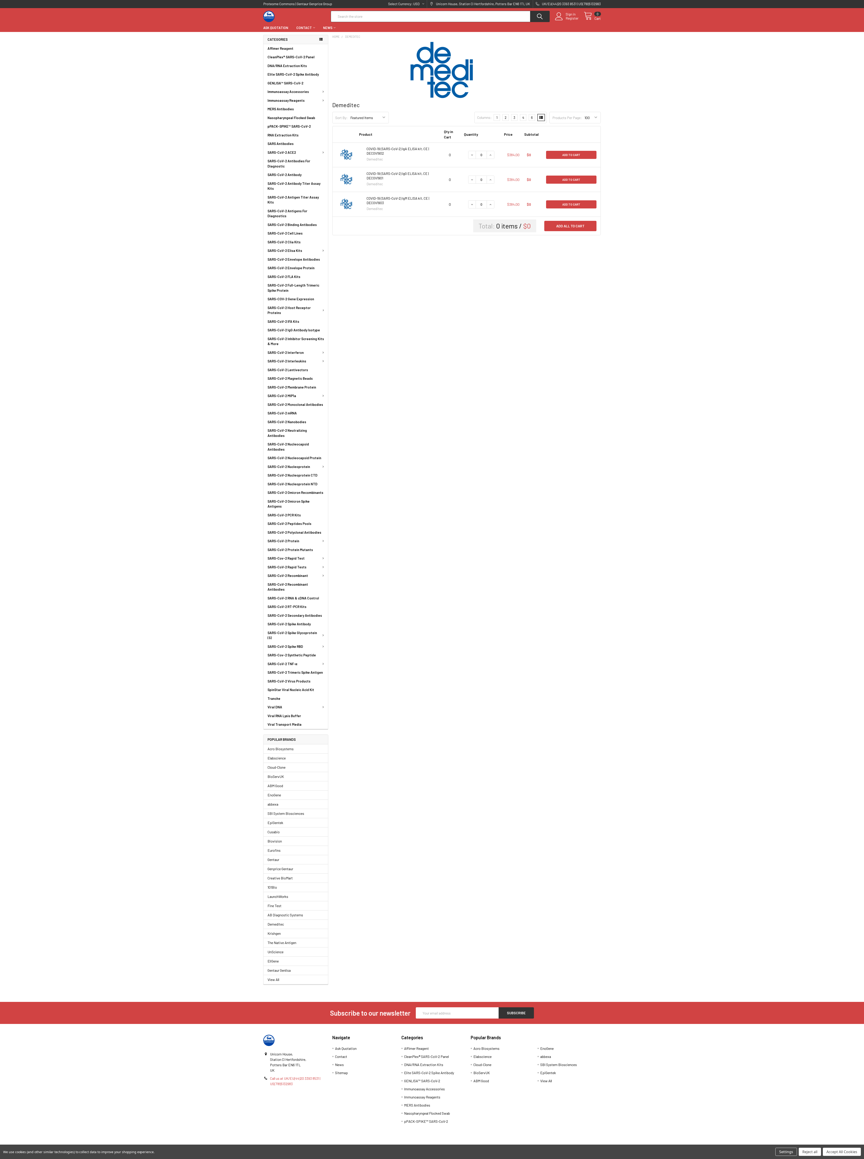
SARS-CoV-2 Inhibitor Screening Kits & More (296, 341)
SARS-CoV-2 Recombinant (288, 576)
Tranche (274, 698)
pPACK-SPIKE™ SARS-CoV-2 (289, 126)
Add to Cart (571, 155)
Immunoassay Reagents (286, 100)
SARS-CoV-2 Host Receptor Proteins (289, 310)
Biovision (275, 841)
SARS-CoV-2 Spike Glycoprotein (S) (292, 635)
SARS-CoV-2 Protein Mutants (290, 550)
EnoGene (274, 795)
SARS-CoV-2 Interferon (286, 352)
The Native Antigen (282, 942)
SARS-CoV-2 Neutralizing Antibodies (287, 433)
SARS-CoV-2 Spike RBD (285, 646)
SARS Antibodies (281, 144)
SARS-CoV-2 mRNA (282, 413)
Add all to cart (570, 226)
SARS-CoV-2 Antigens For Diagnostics (287, 213)
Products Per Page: (567, 117)
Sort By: (341, 117)
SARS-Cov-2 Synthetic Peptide (292, 655)
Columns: (484, 117)
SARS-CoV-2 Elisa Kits (285, 251)
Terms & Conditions (305, 1143)
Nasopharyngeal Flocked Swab (291, 118)
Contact (304, 28)
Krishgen (274, 933)
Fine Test (274, 906)
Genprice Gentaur (280, 869)
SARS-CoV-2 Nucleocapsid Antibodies (288, 446)
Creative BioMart (280, 878)
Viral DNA (275, 707)
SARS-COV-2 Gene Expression (291, 299)
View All (273, 979)
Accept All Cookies (841, 1151)
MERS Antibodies (281, 109)
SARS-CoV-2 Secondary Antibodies (295, 615)
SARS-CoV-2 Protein (283, 541)
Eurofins (274, 850)
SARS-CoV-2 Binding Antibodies (292, 225)
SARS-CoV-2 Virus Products (289, 681)
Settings (786, 1151)
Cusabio (274, 832)
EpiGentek (275, 822)
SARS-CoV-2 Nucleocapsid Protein (294, 458)
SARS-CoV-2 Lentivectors (288, 370)
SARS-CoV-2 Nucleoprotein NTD (292, 484)
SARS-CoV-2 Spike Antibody (289, 624)
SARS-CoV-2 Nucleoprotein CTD (292, 475)
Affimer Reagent (280, 48)
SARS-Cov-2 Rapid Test (286, 558)
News (327, 28)
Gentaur (273, 859)
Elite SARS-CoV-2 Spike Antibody (293, 74)
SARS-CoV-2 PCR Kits (284, 515)
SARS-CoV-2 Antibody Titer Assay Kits (294, 186)
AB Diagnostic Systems (285, 915)
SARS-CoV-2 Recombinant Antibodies (288, 587)
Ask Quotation (275, 28)
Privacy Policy (558, 1143)
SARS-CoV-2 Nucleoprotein (289, 467)
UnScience (276, 952)
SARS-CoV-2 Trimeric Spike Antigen (295, 672)
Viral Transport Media (285, 724)
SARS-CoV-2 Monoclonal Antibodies (295, 404)
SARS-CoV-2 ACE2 (282, 152)
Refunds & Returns (474, 1143)
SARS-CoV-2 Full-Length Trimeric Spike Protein (293, 287)
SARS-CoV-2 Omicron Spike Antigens (289, 503)
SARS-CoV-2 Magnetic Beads (290, 378)
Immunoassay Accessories (288, 92)
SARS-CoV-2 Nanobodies (287, 422)
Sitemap (341, 1073)
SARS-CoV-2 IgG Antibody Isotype (294, 330)
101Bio (272, 887)
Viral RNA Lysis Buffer (284, 716)
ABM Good (275, 786)
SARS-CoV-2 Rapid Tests (287, 567)
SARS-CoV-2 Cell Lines (285, 233)
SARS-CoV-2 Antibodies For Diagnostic (289, 163)
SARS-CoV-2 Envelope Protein (291, 268)
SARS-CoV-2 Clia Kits (284, 242)
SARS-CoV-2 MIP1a (282, 396)
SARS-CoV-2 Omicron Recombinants (295, 492)
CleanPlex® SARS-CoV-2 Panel (291, 57)
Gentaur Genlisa (279, 970)
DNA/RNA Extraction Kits (287, 66)
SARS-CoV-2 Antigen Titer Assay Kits (293, 199)
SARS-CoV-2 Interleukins (287, 361)
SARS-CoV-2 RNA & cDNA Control (293, 598)
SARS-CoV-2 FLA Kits (284, 277)
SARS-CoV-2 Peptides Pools (289, 524)
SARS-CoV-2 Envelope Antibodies (294, 259)
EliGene (273, 961)
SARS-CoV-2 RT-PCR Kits (287, 607)
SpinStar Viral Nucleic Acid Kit (291, 690)
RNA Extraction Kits (283, 135)
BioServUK (276, 776)
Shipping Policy (389, 1143)
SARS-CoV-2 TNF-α (282, 664)
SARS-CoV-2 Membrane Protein (292, 387)
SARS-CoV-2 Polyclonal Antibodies (294, 532)
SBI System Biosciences (286, 813)
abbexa (273, 804)
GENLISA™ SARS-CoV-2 (285, 83)
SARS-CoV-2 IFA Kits (283, 321)
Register (572, 18)
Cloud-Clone (277, 767)
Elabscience (277, 758)
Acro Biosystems (281, 749)
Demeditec (276, 924)
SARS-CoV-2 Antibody (285, 175)
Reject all (809, 1151)
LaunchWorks (278, 896)
